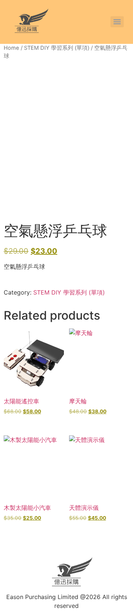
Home (11, 48)
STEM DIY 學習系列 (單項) (56, 48)
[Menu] (117, 21)
